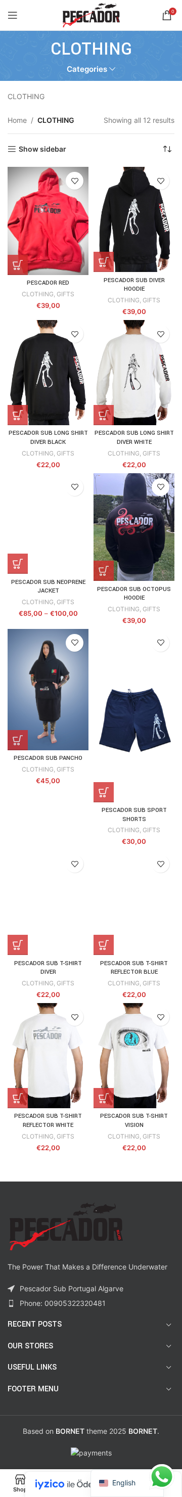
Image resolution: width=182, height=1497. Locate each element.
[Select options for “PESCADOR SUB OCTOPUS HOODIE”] (104, 571)
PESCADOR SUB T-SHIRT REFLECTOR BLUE (134, 968)
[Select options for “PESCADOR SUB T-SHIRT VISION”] (104, 1098)
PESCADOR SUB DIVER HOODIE (134, 285)
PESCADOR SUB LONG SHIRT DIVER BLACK (48, 437)
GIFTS (65, 294)
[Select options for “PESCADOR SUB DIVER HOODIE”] (104, 262)
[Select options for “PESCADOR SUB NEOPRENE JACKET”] (18, 564)
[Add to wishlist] (74, 181)
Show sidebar (42, 149)
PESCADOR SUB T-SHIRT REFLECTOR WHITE (48, 1120)
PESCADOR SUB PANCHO (48, 758)
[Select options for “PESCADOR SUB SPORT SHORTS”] (104, 792)
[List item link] (91, 1303)
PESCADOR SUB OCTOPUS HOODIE (134, 594)
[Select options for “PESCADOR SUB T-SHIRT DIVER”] (18, 945)
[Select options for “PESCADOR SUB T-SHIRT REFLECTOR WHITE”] (18, 1098)
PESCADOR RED (48, 283)
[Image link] (66, 1225)
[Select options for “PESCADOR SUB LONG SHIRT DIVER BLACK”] (18, 415)
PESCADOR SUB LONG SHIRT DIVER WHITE (134, 437)
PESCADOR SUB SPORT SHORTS (134, 815)
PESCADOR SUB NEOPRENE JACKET (48, 587)
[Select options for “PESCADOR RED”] (18, 265)
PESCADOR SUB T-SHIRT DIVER (48, 968)
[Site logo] (91, 14)
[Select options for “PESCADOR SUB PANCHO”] (18, 740)
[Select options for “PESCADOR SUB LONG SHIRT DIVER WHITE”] (104, 415)
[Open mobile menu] (13, 15)
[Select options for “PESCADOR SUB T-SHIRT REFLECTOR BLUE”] (104, 945)
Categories (87, 69)
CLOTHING (38, 294)
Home (17, 120)
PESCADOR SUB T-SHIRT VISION (134, 1120)
